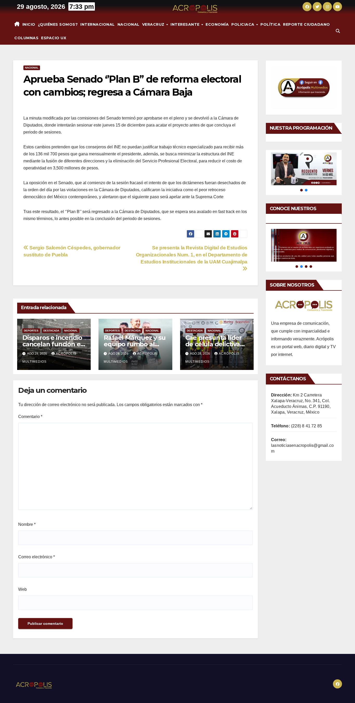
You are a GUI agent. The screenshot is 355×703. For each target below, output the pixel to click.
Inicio (28, 24)
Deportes (31, 330)
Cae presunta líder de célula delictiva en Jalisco (213, 344)
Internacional (97, 24)
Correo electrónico (36, 557)
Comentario (30, 416)
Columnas (26, 38)
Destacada (51, 330)
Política (270, 24)
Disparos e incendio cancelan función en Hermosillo (53, 344)
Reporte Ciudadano (306, 24)
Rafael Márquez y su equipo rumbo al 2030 (134, 344)
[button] (338, 31)
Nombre (27, 524)
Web (22, 589)
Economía (217, 24)
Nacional (128, 24)
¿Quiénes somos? (58, 24)
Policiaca (243, 24)
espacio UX (53, 38)
